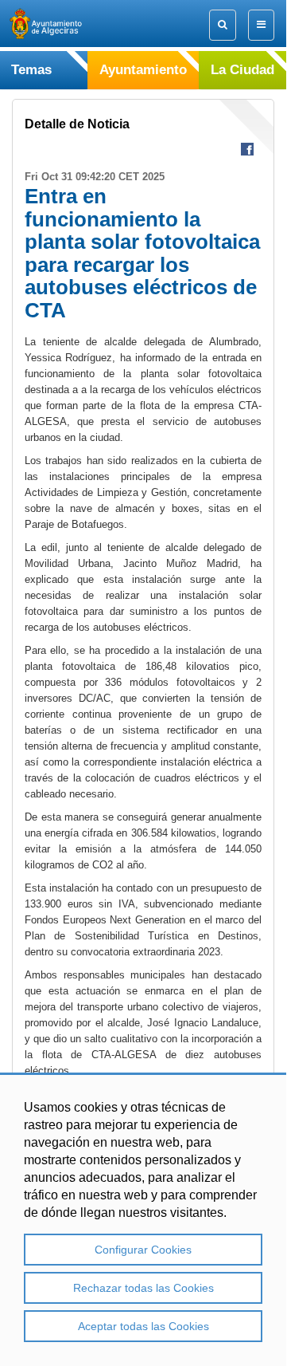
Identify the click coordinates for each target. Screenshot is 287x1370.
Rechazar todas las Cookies (143, 1287)
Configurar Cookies (143, 1249)
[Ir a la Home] (59, 23)
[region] (143, 1219)
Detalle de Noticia (77, 124)
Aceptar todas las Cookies (143, 1326)
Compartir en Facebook (247, 149)
